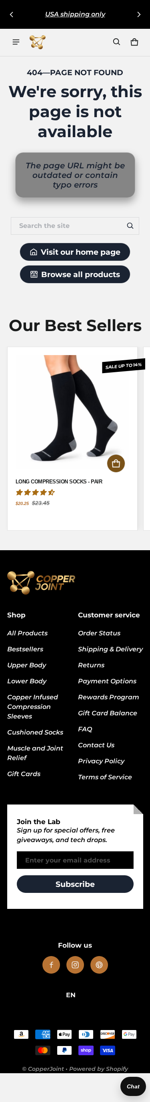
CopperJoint (46, 1069)
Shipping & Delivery (110, 649)
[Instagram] (75, 965)
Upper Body (26, 665)
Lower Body (26, 681)
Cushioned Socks (35, 732)
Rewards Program (108, 697)
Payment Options (107, 681)
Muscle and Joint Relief (35, 753)
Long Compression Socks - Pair (59, 482)
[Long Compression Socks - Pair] (72, 416)
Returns (91, 665)
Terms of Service (105, 777)
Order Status (99, 633)
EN (71, 995)
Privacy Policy (101, 761)
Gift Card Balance (107, 713)
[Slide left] (11, 14)
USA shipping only (75, 14)
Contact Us (96, 745)
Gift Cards (23, 774)
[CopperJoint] (38, 42)
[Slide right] (138, 14)
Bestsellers (25, 649)
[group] (75, 439)
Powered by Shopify (98, 1069)
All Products (27, 633)
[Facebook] (51, 965)
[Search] (130, 226)
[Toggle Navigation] (16, 42)
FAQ (85, 729)
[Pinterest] (99, 965)
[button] (117, 42)
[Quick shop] (116, 463)
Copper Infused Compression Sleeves (32, 706)
